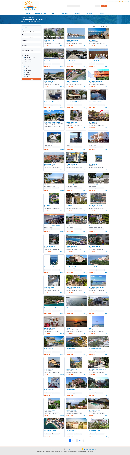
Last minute (77, 13)
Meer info (102, 13)
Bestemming (26, 29)
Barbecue (27, 68)
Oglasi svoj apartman (91, 449)
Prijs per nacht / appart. (27, 50)
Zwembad (27, 63)
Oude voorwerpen (54, 452)
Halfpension (27, 64)
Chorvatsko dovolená (59, 451)
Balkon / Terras (28, 66)
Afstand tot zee (25, 45)
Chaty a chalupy (90, 451)
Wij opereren (39, 451)
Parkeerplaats (28, 70)
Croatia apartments (83, 451)
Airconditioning (28, 61)
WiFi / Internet (28, 59)
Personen (24, 40)
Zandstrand (27, 74)
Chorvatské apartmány (74, 452)
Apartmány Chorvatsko (65, 452)
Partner (59, 452)
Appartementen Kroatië (40, 13)
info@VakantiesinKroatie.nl (73, 449)
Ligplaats (27, 76)
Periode (24, 34)
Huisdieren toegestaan (30, 57)
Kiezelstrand (27, 72)
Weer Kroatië (65, 13)
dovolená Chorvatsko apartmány (48, 451)
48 (80, 440)
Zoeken (104, 5)
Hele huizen (89, 13)
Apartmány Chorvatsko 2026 (73, 451)
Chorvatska (65, 451)
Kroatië (28, 13)
